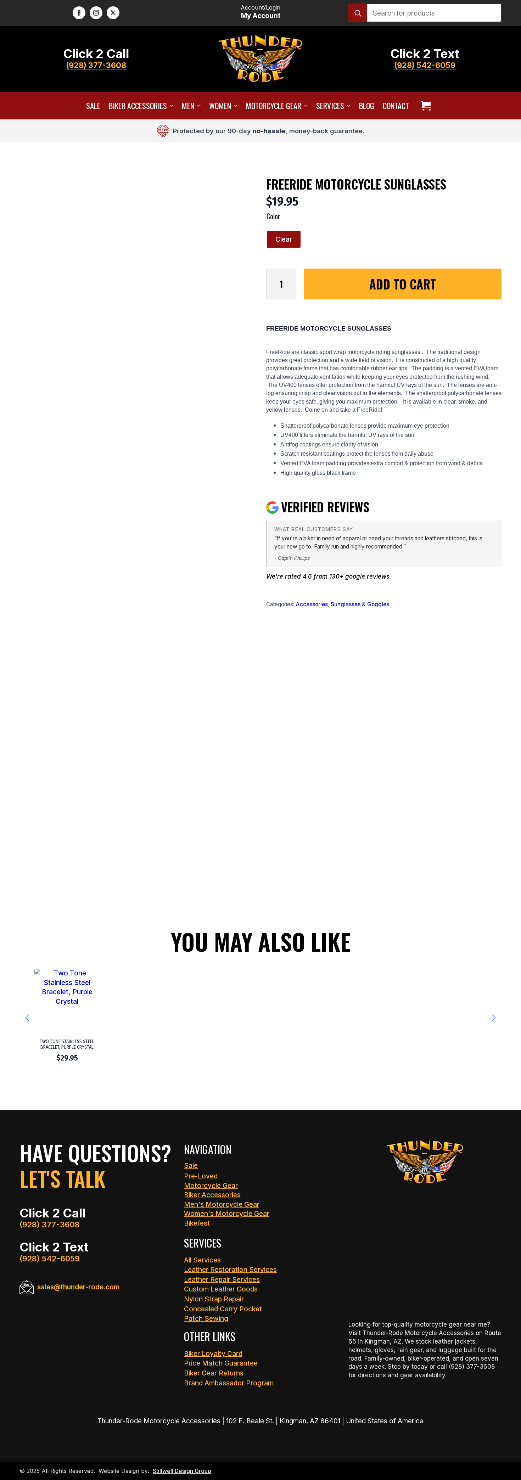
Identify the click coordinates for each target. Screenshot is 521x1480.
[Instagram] (96, 12)
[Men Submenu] (197, 106)
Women (220, 105)
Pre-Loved (201, 1176)
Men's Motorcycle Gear (221, 1204)
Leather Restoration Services (230, 1270)
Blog (366, 105)
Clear (283, 239)
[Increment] (291, 284)
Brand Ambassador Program (229, 1383)
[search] (358, 13)
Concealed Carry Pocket (223, 1309)
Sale (93, 105)
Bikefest (197, 1223)
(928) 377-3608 (96, 65)
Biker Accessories (138, 105)
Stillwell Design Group (182, 1470)
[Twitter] (113, 12)
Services (330, 105)
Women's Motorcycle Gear (226, 1214)
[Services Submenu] (347, 106)
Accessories (312, 604)
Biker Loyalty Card (213, 1354)
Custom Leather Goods (221, 1289)
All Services (202, 1260)
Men (188, 105)
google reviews (367, 576)
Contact (396, 105)
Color (273, 216)
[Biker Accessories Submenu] (170, 106)
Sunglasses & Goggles (360, 604)
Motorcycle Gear (273, 105)
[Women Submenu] (234, 106)
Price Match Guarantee (221, 1363)
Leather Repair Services (222, 1280)
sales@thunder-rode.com (78, 1287)
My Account (260, 16)
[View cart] (425, 105)
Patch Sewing (206, 1319)
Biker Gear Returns (213, 1373)
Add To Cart (402, 284)
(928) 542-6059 (424, 65)
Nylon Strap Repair (214, 1299)
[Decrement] (272, 284)
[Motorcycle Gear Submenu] (304, 106)
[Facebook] (79, 12)
